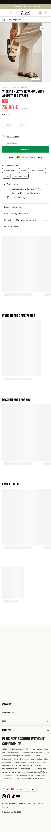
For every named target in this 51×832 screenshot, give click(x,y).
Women (5, 87)
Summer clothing (10, 170)
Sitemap (5, 807)
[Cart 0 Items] (46, 12)
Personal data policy (9, 803)
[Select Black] (8, 123)
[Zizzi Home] (25, 12)
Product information (13, 206)
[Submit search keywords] (3, 19)
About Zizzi (6, 730)
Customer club (8, 712)
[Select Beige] (22, 123)
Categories (6, 704)
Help (4, 721)
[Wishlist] (42, 28)
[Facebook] (8, 796)
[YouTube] (18, 796)
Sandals (24, 87)
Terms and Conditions (27, 803)
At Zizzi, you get (11, 184)
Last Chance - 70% (20, 176)
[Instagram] (4, 796)
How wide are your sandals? (16, 213)
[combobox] (25, 19)
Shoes (14, 87)
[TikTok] (13, 796)
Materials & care (11, 226)
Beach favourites (38, 170)
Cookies (40, 803)
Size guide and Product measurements (21, 220)
